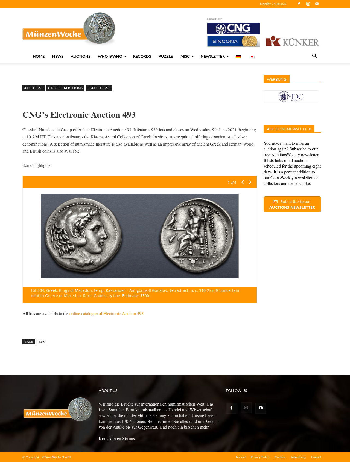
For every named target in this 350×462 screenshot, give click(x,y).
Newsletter (213, 56)
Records (142, 56)
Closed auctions (65, 88)
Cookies (280, 457)
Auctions (80, 56)
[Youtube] (317, 4)
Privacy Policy (260, 457)
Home (39, 56)
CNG (42, 341)
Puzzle (166, 56)
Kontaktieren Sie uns (117, 438)
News (57, 56)
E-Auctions (99, 88)
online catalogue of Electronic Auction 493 (106, 313)
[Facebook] (299, 4)
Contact (316, 457)
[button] (314, 57)
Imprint (241, 457)
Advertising (298, 457)
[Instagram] (308, 4)
